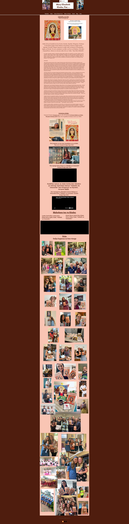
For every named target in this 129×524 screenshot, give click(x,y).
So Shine (76, 77)
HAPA (67, 189)
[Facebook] (64, 521)
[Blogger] (62, 521)
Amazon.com (56, 115)
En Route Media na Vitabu (76, 115)
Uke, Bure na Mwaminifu (74, 88)
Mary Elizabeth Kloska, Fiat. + (63, 5)
